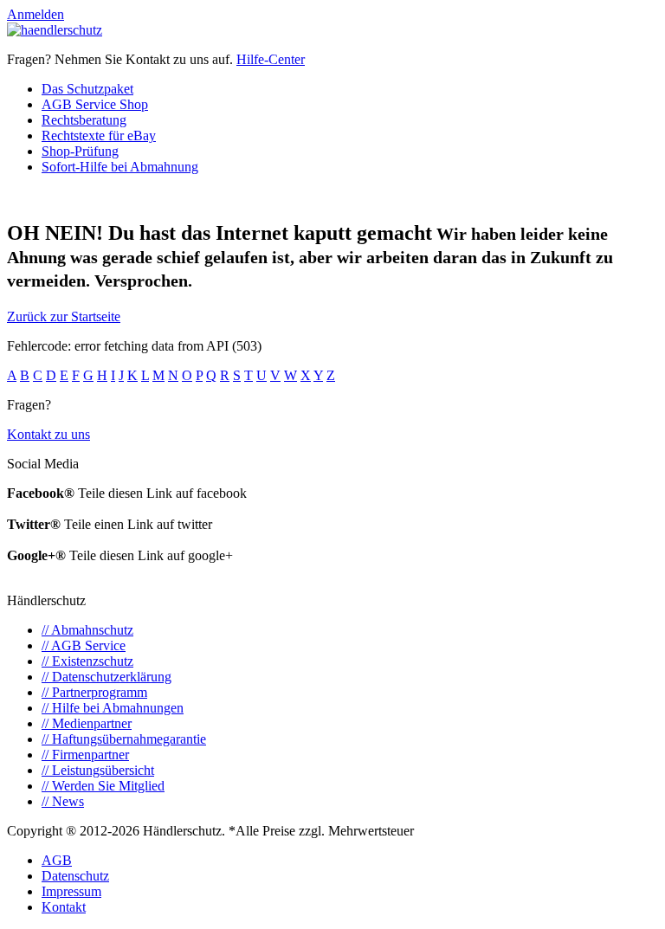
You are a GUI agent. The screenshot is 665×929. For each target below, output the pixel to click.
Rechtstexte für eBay (99, 135)
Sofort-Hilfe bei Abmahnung (120, 166)
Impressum (71, 891)
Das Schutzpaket (87, 88)
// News (63, 801)
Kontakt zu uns (48, 434)
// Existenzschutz (87, 661)
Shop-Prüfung (80, 151)
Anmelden (35, 14)
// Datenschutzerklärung (106, 676)
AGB (57, 860)
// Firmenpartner (85, 754)
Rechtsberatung (84, 120)
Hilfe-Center (270, 59)
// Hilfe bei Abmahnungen (113, 707)
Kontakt (64, 907)
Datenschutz (75, 875)
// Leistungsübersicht (98, 770)
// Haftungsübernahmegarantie (124, 739)
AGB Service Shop (95, 104)
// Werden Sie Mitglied (103, 785)
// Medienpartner (87, 723)
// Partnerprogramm (94, 692)
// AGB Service (84, 645)
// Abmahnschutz (87, 630)
